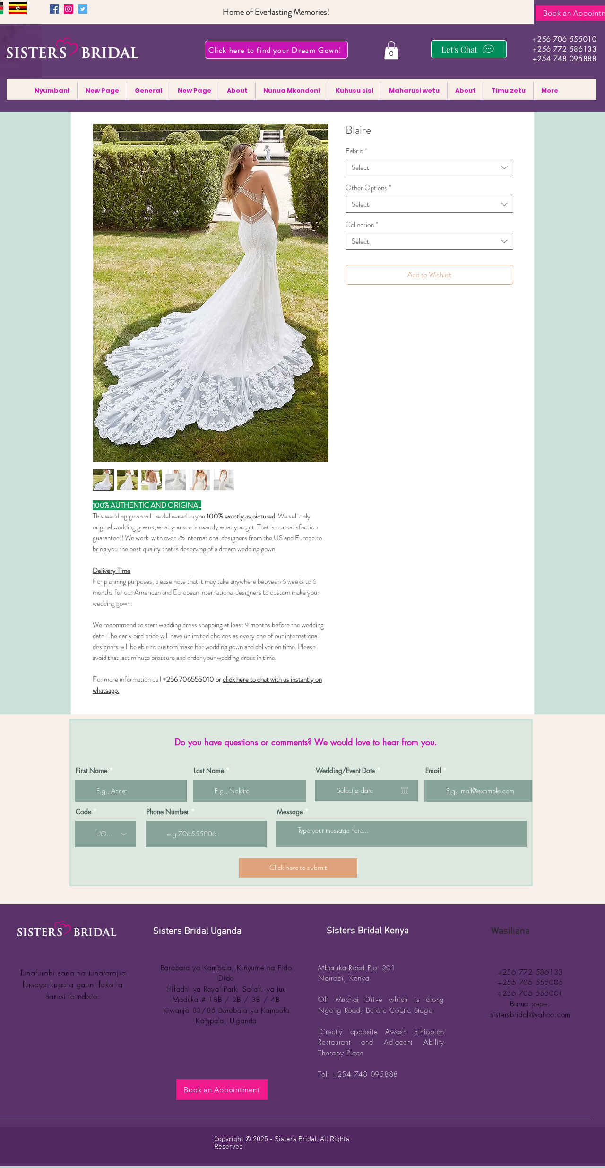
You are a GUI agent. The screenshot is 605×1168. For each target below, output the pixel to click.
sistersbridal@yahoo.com (530, 1014)
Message (290, 811)
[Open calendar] (404, 790)
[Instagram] (68, 9)
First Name (91, 770)
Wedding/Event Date (350, 770)
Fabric (356, 151)
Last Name (209, 770)
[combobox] (429, 167)
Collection (362, 224)
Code (83, 811)
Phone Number (168, 811)
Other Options (368, 188)
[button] (391, 50)
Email (433, 770)
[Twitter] (82, 9)
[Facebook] (54, 9)
